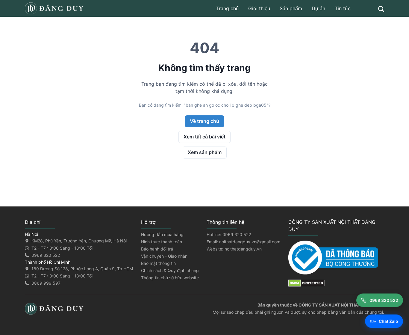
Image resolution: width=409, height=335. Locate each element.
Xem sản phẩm (205, 152)
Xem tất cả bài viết (204, 137)
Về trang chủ (204, 121)
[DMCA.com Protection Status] (336, 283)
